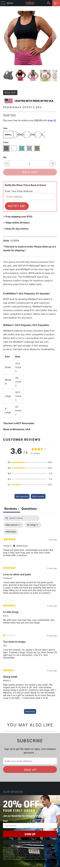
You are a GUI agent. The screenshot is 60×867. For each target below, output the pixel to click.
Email (5, 821)
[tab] (30, 509)
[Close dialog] (57, 797)
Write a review (38, 496)
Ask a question (22, 496)
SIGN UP (29, 834)
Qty (5, 157)
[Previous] (5, 38)
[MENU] (1, 3)
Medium (20, 134)
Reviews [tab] (11, 509)
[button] (30, 462)
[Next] (54, 38)
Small (8, 134)
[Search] (49, 3)
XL (42, 134)
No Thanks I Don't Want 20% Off (29, 842)
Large (32, 134)
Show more (30, 711)
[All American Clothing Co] (30, 3)
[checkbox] (10, 532)
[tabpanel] (30, 616)
